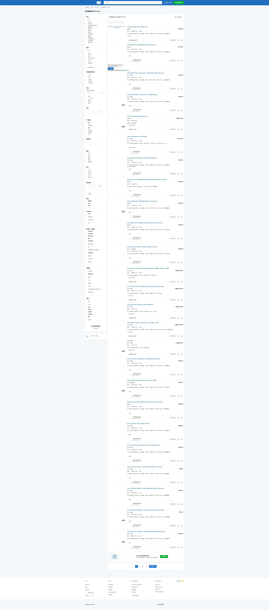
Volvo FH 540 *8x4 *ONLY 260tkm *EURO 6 (138, 423)
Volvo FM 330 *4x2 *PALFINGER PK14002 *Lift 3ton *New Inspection (145, 402)
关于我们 (87, 584)
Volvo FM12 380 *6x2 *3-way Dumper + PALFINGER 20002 (142, 94)
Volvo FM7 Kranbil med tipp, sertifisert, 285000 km (140, 304)
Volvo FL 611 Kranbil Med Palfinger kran (137, 116)
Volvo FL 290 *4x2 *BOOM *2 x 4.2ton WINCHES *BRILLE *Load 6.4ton (145, 488)
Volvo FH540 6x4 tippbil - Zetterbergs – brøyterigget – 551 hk (143, 322)
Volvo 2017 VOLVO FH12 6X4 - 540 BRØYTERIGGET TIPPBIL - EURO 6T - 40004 (148, 268)
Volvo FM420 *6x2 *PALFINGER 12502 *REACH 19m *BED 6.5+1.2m (145, 222)
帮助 (86, 587)
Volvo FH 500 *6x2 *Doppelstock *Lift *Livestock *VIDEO (142, 380)
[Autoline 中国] (90, 2)
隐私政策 (122, 70)
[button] (178, 40)
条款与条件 (110, 584)
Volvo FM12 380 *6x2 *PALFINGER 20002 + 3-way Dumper (142, 201)
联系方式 (87, 589)
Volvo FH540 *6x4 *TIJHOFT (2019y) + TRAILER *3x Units (142, 246)
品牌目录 (110, 594)
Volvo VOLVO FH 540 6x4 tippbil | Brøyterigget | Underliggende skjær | (145, 286)
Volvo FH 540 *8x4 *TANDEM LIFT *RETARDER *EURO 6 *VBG (143, 358)
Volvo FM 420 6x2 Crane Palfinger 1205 (137, 26)
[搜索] (105, 3)
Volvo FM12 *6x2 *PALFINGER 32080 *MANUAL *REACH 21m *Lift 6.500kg (146, 179)
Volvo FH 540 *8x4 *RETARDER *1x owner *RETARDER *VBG (143, 445)
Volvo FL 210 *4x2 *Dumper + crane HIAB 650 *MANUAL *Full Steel (144, 466)
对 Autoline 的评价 (112, 592)
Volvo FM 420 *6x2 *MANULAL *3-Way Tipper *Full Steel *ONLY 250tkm (145, 510)
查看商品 (164, 556)
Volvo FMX (130, 340)
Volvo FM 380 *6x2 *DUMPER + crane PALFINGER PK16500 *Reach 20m (146, 531)
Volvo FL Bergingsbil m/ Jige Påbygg (137, 136)
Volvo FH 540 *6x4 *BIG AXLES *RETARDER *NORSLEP (142, 158)
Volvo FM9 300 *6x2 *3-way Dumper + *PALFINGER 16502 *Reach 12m (145, 73)
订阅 (111, 68)
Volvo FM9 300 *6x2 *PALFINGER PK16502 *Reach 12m (141, 44)
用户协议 (127, 70)
